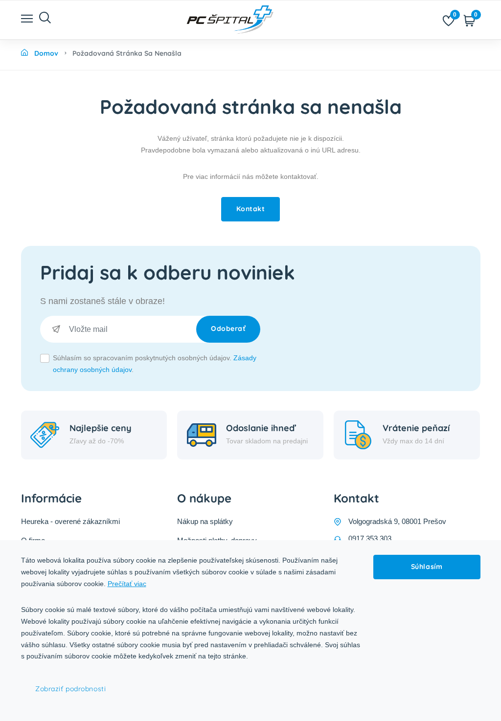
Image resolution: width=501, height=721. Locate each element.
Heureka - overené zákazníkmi (70, 521)
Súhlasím (426, 566)
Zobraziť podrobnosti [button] (70, 688)
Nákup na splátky (205, 521)
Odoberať (228, 328)
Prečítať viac (127, 584)
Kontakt (250, 208)
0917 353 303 (369, 538)
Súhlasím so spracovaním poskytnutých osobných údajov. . (154, 363)
